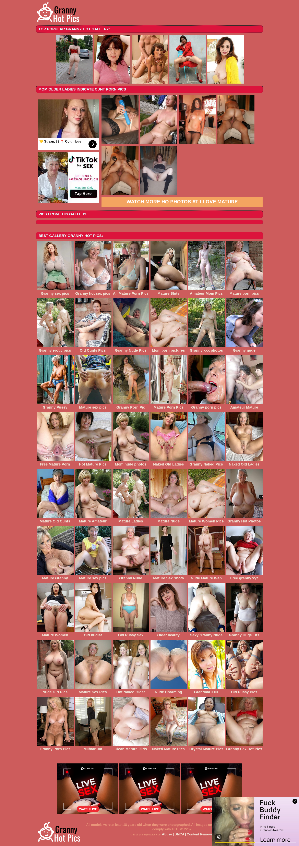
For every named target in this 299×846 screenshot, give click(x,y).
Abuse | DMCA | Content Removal (188, 834)
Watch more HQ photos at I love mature (182, 201)
